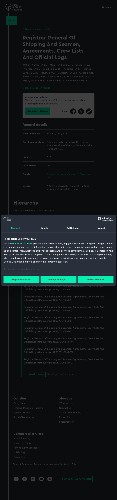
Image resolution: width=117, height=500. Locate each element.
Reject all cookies (21, 279)
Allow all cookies (96, 279)
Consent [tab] (15, 228)
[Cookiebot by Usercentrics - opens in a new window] (100, 219)
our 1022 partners (22, 243)
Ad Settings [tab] (72, 228)
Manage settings (57, 279)
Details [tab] (44, 228)
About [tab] (101, 228)
